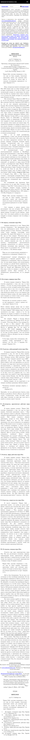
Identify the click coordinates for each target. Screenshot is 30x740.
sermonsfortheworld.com (9, 1)
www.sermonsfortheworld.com (9, 20)
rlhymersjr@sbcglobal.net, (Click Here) (11, 673)
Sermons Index (5, 6)
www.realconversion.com (8, 667)
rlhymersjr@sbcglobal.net (19, 47)
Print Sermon (25, 6)
